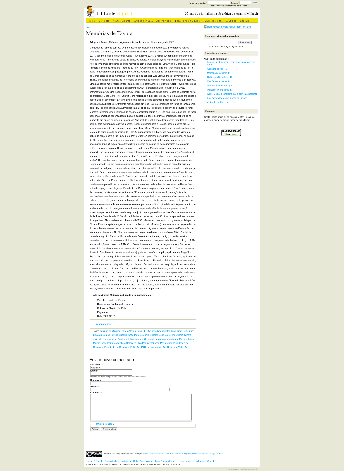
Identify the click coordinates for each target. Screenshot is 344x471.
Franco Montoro (134, 335)
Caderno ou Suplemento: (111, 304)
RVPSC (162, 347)
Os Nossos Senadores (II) (219, 90)
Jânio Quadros (150, 335)
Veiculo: (101, 300)
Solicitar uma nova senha (236, 6)
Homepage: (96, 380)
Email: (94, 371)
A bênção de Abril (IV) (217, 69)
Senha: (235, 3)
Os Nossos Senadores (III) (220, 77)
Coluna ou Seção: (107, 308)
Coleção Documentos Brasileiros (165, 331)
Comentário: (97, 392)
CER (145, 331)
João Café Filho (167, 335)
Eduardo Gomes (101, 335)
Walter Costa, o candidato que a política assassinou (232, 94)
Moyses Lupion (187, 339)
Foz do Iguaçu (118, 335)
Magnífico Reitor (169, 339)
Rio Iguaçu (152, 347)
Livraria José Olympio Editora (145, 339)
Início (92, 21)
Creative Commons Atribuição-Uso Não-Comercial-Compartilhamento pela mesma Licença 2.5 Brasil (182, 454)
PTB (143, 347)
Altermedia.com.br (250, 469)
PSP (138, 347)
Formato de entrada (104, 424)
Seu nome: (96, 364)
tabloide (115, 13)
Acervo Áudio (164, 21)
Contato (244, 21)
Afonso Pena (135, 331)
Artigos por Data (143, 21)
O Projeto (104, 21)
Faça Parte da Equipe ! (188, 21)
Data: (100, 316)
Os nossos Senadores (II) (219, 85)
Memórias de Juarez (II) (218, 73)
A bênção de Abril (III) (217, 102)
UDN (169, 347)
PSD (132, 347)
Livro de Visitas (214, 21)
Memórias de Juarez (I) (218, 81)
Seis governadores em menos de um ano (227, 98)
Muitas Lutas (100, 343)
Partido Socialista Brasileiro (121, 343)
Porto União (166, 343)
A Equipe (231, 21)
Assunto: (95, 386)
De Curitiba (188, 331)
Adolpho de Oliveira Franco (114, 331)
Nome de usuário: (198, 3)
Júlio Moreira (99, 339)
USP (186, 347)
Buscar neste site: (206, 42)
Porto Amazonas (150, 343)
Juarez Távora (183, 335)
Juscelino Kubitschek (118, 339)
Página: (101, 312)
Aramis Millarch (122, 21)
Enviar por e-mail (102, 324)
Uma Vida (178, 347)
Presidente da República (116, 347)
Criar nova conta (217, 6)
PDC (139, 343)
